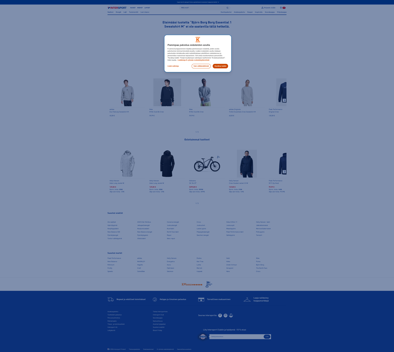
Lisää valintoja (173, 66)
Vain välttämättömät (201, 66)
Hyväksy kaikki (220, 66)
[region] (197, 53)
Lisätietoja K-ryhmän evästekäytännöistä (193, 60)
